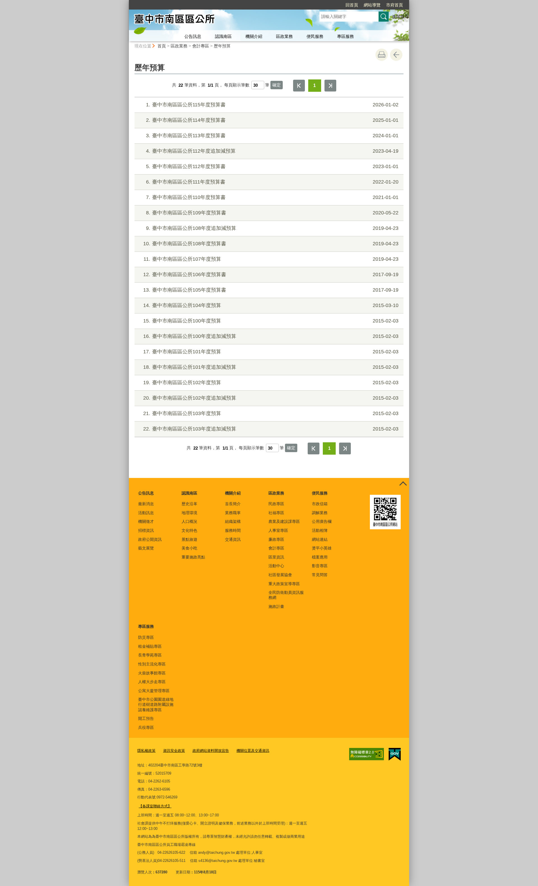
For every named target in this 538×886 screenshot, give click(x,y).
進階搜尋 (400, 16)
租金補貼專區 (150, 646)
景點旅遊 (189, 539)
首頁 (161, 46)
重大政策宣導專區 (284, 583)
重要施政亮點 (193, 557)
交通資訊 (233, 539)
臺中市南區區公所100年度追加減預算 (270, 336)
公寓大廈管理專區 (154, 690)
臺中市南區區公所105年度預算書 (270, 290)
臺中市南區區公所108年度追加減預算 (272, 228)
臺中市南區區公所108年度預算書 (270, 243)
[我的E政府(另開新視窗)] (395, 754)
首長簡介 (233, 504)
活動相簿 (320, 530)
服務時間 (233, 530)
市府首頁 (394, 5)
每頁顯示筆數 (236, 85)
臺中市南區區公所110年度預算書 (272, 197)
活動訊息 (146, 512)
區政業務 (284, 36)
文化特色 (189, 530)
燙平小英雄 (321, 548)
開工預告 (146, 718)
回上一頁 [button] (396, 55)
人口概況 (189, 521)
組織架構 (233, 521)
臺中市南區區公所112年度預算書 (272, 166)
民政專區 (276, 504)
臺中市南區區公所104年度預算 (270, 305)
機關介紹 (253, 36)
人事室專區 (278, 530)
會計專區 (200, 46)
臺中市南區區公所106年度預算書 (270, 274)
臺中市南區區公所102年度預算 (270, 382)
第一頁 (299, 85)
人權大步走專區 (152, 681)
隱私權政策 (146, 750)
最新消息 (146, 504)
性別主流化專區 (152, 664)
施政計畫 (276, 606)
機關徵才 (146, 521)
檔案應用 (320, 557)
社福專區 (276, 512)
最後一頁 (330, 85)
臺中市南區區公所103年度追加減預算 (270, 429)
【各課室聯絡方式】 (155, 806)
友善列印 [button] (381, 55)
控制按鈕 (403, 484)
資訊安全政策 (174, 750)
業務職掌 (233, 512)
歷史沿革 (189, 504)
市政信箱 (320, 504)
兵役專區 (146, 727)
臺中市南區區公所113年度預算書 (272, 135)
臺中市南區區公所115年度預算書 (272, 104)
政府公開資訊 (150, 539)
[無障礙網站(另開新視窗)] (366, 754)
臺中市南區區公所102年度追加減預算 (270, 398)
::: (126, 2)
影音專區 (320, 566)
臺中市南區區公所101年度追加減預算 (270, 367)
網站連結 (320, 539)
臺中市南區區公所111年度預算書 (272, 182)
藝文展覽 (146, 548)
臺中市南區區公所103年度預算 (270, 413)
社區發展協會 (280, 575)
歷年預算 (222, 46)
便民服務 (315, 36)
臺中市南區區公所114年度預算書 (272, 120)
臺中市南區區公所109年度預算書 (272, 213)
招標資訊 (146, 530)
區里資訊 (276, 557)
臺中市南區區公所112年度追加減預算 (272, 151)
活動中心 (276, 566)
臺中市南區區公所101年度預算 (270, 351)
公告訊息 (192, 36)
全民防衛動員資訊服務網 (286, 595)
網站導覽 (372, 5)
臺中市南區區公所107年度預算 (270, 259)
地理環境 (189, 512)
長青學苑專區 (150, 655)
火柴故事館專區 (152, 673)
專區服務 (345, 36)
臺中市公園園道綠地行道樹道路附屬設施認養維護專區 (155, 704)
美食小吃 (189, 548)
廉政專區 (276, 539)
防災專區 (146, 637)
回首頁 (351, 5)
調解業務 (320, 512)
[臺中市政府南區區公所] (217, 20)
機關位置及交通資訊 (252, 750)
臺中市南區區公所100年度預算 (270, 321)
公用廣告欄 (321, 521)
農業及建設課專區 (284, 521)
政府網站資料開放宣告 (211, 750)
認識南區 (223, 36)
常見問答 (320, 575)
